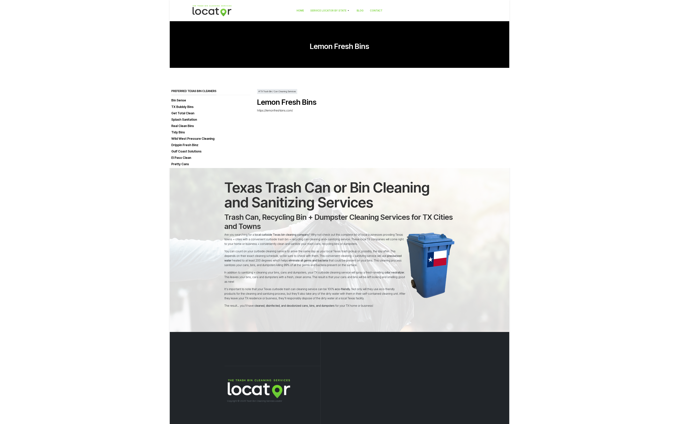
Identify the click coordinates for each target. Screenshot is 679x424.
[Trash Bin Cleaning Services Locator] (225, 10)
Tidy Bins (178, 132)
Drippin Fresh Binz (184, 145)
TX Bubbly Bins (182, 107)
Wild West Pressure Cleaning (192, 138)
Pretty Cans (180, 164)
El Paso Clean (181, 158)
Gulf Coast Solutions (186, 151)
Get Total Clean (182, 113)
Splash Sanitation (184, 119)
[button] (330, 10)
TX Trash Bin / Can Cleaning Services (278, 91)
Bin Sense (178, 100)
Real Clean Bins (182, 126)
